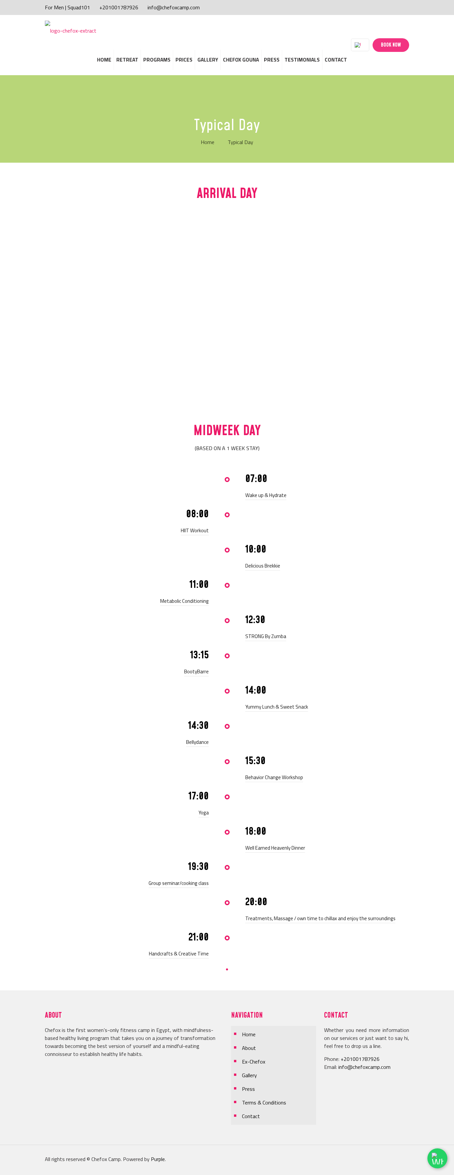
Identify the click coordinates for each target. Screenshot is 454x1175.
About (249, 1048)
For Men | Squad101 (67, 7)
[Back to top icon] (397, 1159)
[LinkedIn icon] (399, 7)
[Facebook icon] (385, 7)
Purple (158, 1159)
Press (248, 1089)
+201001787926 (118, 7)
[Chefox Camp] (70, 30)
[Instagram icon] (406, 7)
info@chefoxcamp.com (174, 7)
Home (207, 142)
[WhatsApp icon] (378, 7)
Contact (251, 1116)
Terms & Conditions (264, 1102)
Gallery (249, 1075)
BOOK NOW (391, 45)
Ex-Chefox (253, 1062)
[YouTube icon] (392, 7)
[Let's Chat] (437, 1158)
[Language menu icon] (360, 45)
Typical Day (240, 142)
